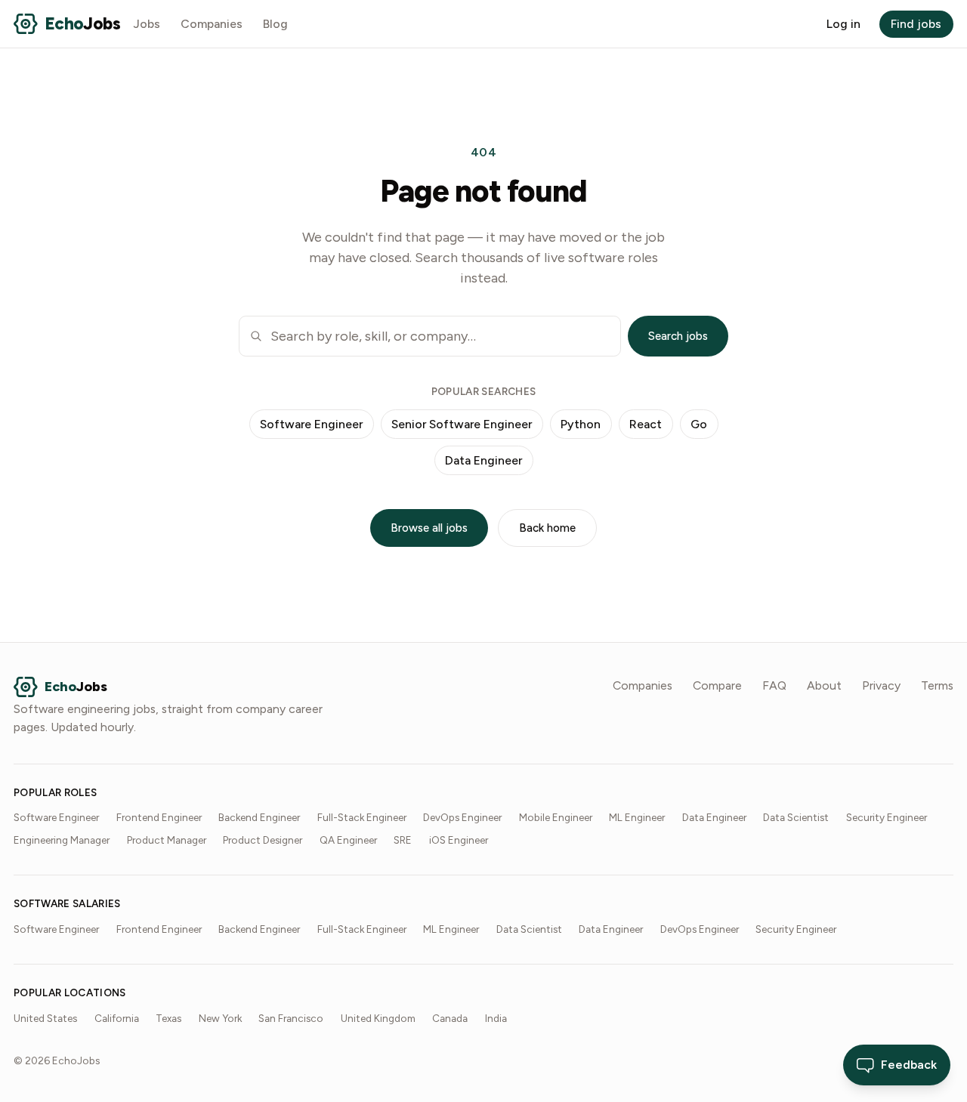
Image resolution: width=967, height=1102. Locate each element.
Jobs (147, 24)
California (116, 1018)
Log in (843, 24)
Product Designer (262, 840)
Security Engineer (886, 817)
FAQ (774, 685)
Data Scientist (796, 817)
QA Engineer (348, 840)
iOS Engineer (458, 840)
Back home (547, 528)
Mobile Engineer (555, 817)
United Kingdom (378, 1018)
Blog (275, 24)
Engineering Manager (62, 840)
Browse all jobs (429, 528)
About (824, 685)
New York (220, 1018)
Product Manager (166, 840)
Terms (937, 685)
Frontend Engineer (159, 817)
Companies (212, 24)
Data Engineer (483, 460)
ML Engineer (637, 817)
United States (45, 1018)
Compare (717, 685)
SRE (403, 840)
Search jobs (678, 336)
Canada (450, 1018)
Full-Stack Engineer (361, 817)
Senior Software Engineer (461, 424)
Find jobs (916, 24)
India (496, 1018)
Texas (168, 1018)
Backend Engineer (259, 817)
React (645, 424)
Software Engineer (311, 424)
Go (698, 424)
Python (581, 424)
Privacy (881, 685)
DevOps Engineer (462, 817)
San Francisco (290, 1018)
